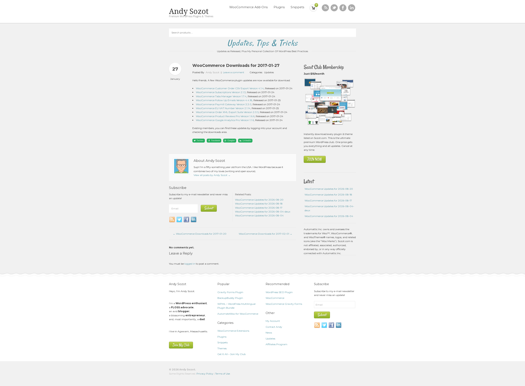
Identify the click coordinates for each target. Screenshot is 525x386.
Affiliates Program (276, 344)
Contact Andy (274, 326)
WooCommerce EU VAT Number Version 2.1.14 (223, 108)
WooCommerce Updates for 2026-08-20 (329, 188)
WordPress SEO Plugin (279, 292)
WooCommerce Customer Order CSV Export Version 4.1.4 (230, 88)
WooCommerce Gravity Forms (284, 303)
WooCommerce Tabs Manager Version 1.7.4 (221, 96)
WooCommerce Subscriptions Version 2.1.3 (221, 92)
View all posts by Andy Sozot (212, 175)
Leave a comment (233, 72)
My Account (273, 320)
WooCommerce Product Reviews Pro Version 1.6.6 (225, 116)
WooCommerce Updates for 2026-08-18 (328, 194)
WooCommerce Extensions (233, 330)
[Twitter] (179, 220)
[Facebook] (186, 220)
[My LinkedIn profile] (351, 7)
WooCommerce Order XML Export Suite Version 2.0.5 (227, 112)
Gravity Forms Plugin (230, 292)
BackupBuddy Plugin (230, 297)
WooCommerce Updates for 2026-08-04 (329, 216)
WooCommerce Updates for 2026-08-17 (328, 200)
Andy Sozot (189, 11)
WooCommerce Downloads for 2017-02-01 (265, 233)
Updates (269, 72)
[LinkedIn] (194, 220)
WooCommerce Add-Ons (248, 7)
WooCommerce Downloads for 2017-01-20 (199, 233)
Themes (222, 348)
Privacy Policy (204, 373)
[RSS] (325, 7)
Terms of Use (222, 373)
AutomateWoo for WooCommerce (237, 313)
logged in (189, 263)
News (269, 332)
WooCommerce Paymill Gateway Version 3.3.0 (223, 104)
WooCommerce (275, 297)
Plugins (279, 7)
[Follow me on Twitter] (334, 7)
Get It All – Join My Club (231, 354)
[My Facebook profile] (343, 7)
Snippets (297, 7)
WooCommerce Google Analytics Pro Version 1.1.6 (225, 120)
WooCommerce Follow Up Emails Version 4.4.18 (224, 100)
